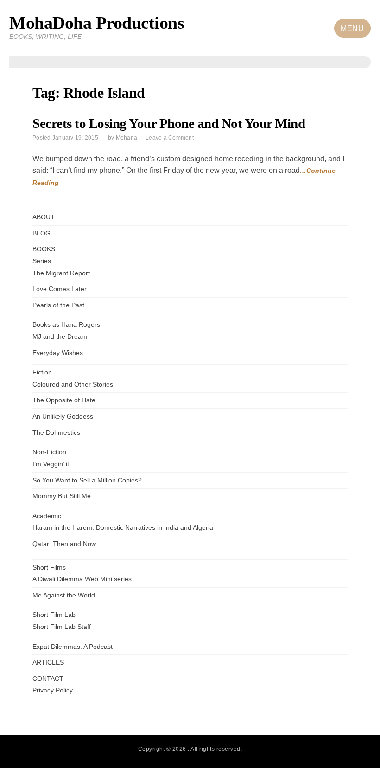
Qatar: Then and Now (64, 543)
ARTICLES (48, 662)
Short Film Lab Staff (61, 626)
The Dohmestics (56, 432)
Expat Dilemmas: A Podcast (72, 646)
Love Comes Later (59, 289)
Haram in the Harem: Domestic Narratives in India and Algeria (122, 527)
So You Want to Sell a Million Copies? (87, 480)
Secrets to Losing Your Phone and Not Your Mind (168, 123)
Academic (46, 516)
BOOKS (43, 249)
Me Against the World (63, 595)
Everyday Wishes (57, 352)
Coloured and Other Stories (72, 384)
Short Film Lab (54, 614)
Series (41, 261)
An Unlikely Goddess (62, 416)
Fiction (42, 372)
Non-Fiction (49, 452)
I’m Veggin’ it (50, 464)
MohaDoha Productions (96, 22)
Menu (352, 28)
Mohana (127, 137)
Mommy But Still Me (61, 496)
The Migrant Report (61, 273)
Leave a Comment (170, 137)
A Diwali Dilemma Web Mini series (82, 579)
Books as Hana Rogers (66, 324)
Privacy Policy (52, 690)
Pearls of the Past (58, 305)
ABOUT (43, 217)
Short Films (49, 567)
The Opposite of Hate (63, 400)
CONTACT (47, 678)
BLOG (41, 233)
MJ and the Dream (59, 336)
